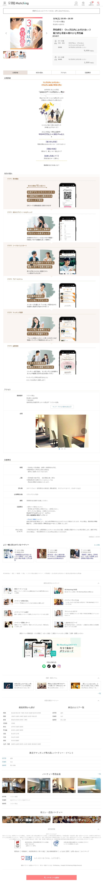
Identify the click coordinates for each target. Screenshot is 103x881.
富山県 (13, 733)
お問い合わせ (75, 851)
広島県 (17, 737)
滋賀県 (25, 716)
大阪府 (13, 716)
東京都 (13, 713)
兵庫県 (21, 716)
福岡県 (13, 744)
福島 (64, 720)
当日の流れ (39, 72)
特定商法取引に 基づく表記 (37, 851)
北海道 (13, 723)
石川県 (17, 733)
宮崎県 (29, 744)
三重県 (25, 720)
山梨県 (17, 730)
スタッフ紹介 (46, 633)
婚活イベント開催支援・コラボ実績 (30, 633)
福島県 (21, 726)
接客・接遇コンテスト (76, 633)
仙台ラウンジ (14, 800)
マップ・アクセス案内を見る (61, 407)
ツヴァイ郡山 (14, 803)
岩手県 (13, 726)
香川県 (13, 740)
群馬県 (39, 713)
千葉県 (22, 713)
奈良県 (29, 716)
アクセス (63, 72)
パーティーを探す (52, 877)
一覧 (99, 693)
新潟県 (13, 730)
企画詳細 (15, 72)
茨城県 (31, 713)
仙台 (62, 716)
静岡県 (17, 720)
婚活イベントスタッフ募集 (60, 633)
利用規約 (24, 851)
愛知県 (13, 720)
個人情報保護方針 (52, 851)
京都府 (17, 716)
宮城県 (17, 726)
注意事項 (88, 72)
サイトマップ (85, 851)
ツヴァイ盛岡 (14, 796)
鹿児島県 (34, 744)
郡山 (62, 720)
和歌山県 (34, 716)
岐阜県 (21, 720)
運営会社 (17, 851)
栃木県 (35, 713)
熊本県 (21, 744)
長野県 (21, 730)
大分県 (25, 744)
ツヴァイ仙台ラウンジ (24, 800)
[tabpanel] (26, 33)
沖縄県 (39, 744)
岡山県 (13, 737)
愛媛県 (17, 740)
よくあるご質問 (64, 851)
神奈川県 (17, 713)
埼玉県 (26, 713)
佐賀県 (17, 744)
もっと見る (97, 544)
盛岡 (62, 713)
